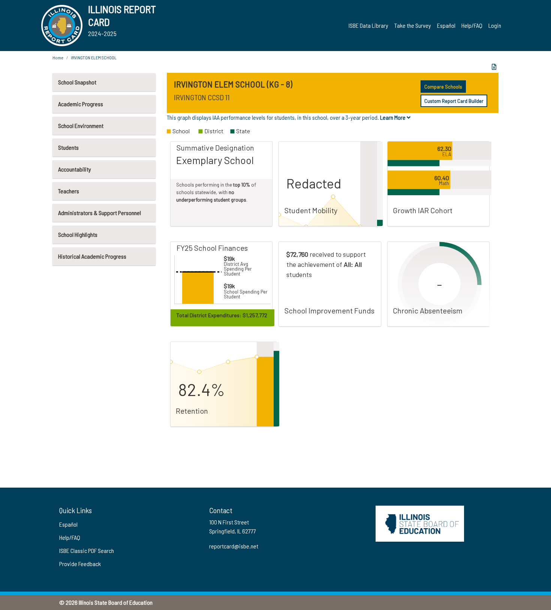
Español (446, 25)
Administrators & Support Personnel (99, 212)
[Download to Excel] (494, 67)
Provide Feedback (80, 563)
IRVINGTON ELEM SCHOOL (94, 57)
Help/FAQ (471, 25)
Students (68, 147)
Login (494, 25)
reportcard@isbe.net (233, 546)
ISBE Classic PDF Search (86, 550)
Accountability (74, 169)
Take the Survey (412, 25)
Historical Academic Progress (92, 256)
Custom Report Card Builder (454, 101)
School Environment (80, 125)
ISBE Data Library (368, 25)
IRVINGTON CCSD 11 (202, 97)
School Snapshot (77, 82)
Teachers (68, 190)
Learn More (393, 117)
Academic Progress (80, 103)
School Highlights (77, 234)
